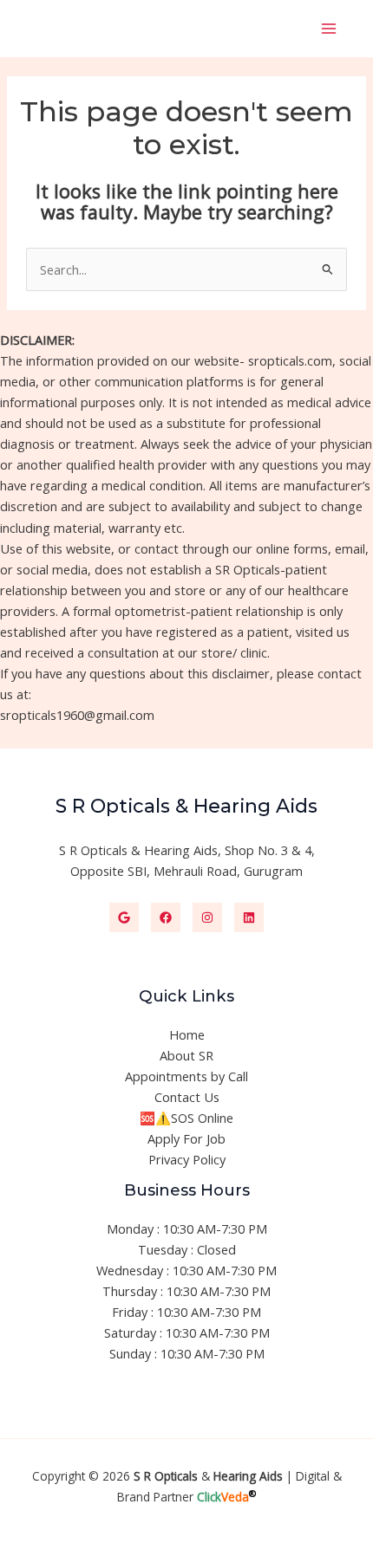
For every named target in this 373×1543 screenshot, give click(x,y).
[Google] (124, 917)
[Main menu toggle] (329, 28)
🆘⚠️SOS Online (186, 1117)
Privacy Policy (187, 1159)
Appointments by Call (186, 1076)
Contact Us (186, 1096)
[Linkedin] (249, 917)
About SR (186, 1055)
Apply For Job (186, 1138)
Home (187, 1034)
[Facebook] (165, 917)
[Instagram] (207, 917)
